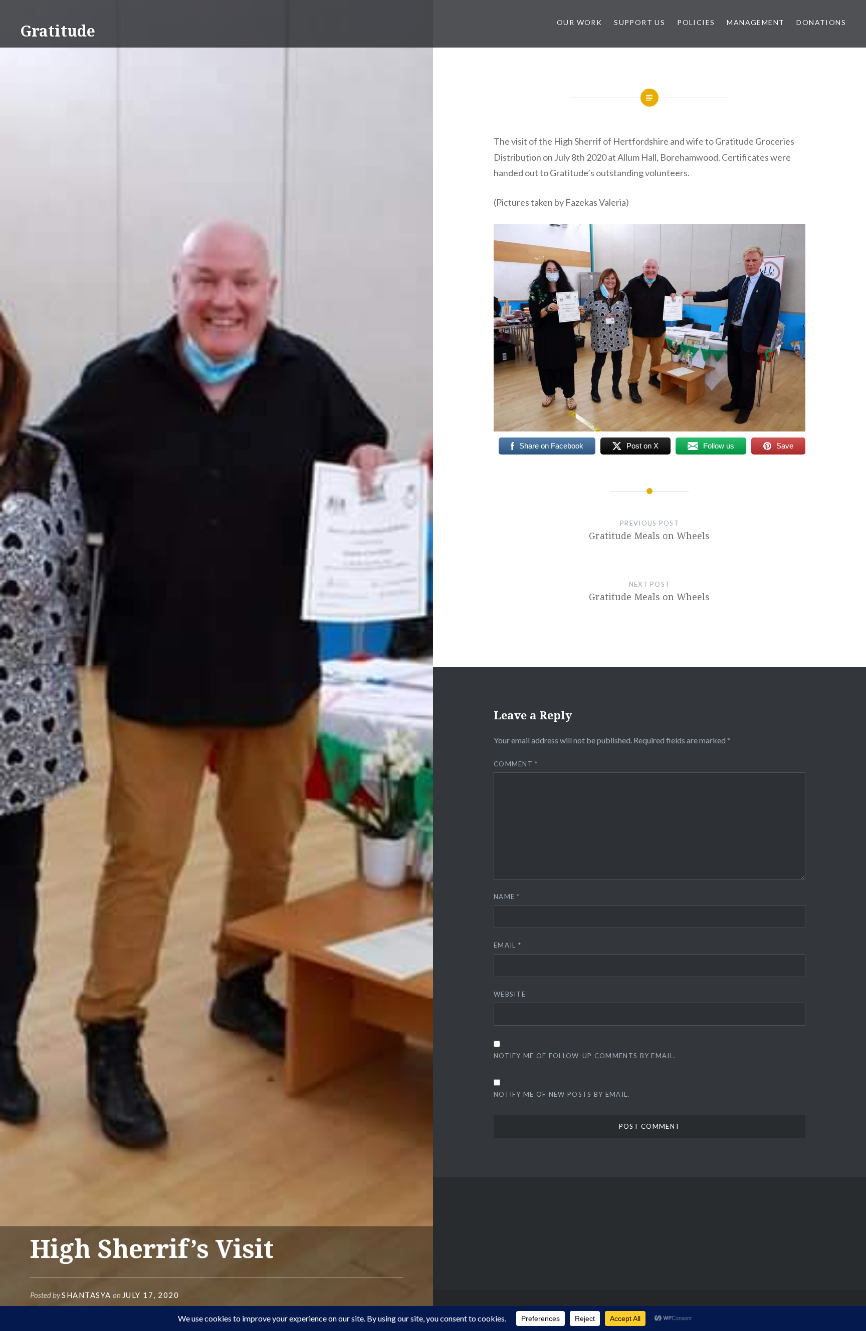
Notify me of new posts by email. (562, 1094)
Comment (516, 764)
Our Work (579, 22)
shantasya (86, 1294)
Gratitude (57, 31)
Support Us (639, 22)
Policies (696, 22)
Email (507, 945)
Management (755, 22)
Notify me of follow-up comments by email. (585, 1056)
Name (507, 897)
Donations (821, 22)
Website (510, 994)
